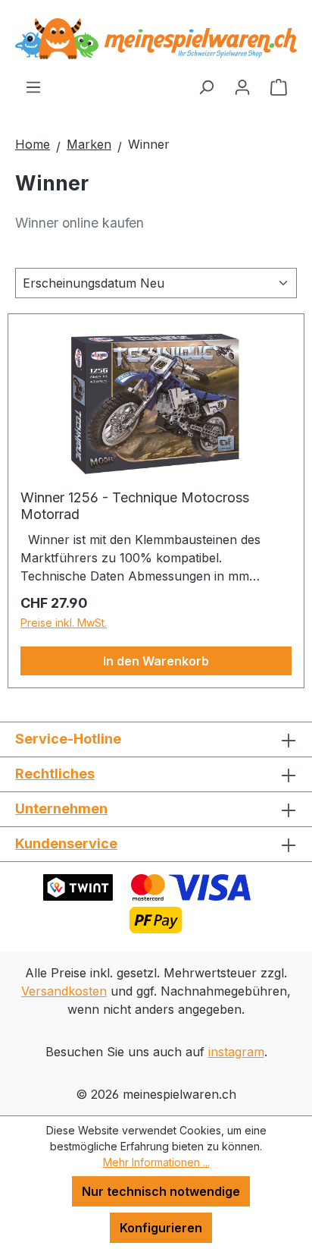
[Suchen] (206, 86)
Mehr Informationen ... (156, 1162)
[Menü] (33, 86)
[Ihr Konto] (242, 86)
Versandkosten (64, 991)
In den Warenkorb (156, 661)
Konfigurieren (161, 1227)
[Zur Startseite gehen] (156, 38)
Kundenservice (66, 843)
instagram (236, 1051)
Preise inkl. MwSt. (63, 622)
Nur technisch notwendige (161, 1191)
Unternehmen (61, 808)
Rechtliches (55, 774)
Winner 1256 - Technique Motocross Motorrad (134, 505)
